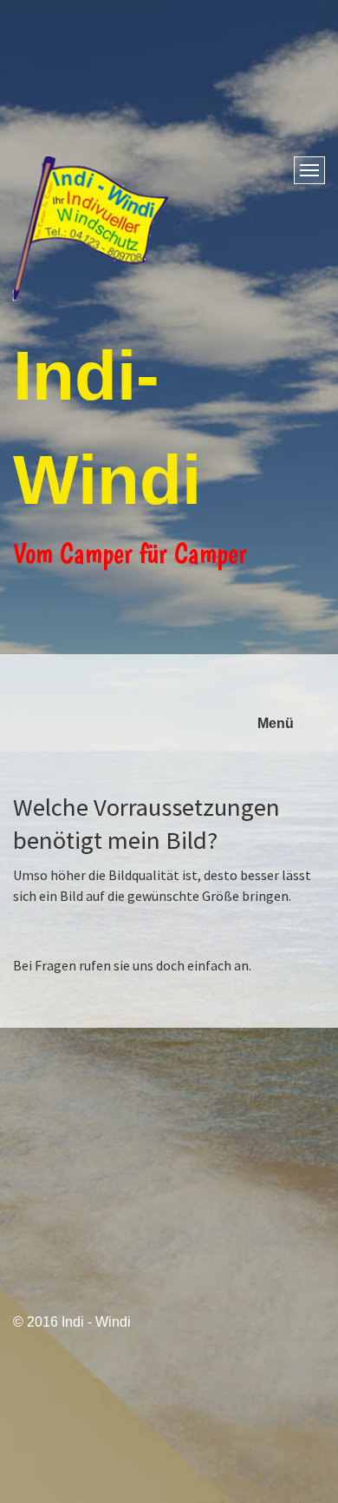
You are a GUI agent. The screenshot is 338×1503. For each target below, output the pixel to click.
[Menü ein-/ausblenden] (309, 170)
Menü (275, 723)
